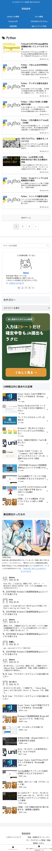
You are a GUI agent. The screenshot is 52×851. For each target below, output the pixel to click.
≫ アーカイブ (26, 571)
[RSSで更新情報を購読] (33, 287)
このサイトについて (16, 283)
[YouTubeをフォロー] (22, 287)
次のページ (26, 218)
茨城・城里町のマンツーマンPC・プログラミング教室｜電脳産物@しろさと (38, 840)
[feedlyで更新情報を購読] (29, 287)
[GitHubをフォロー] (26, 287)
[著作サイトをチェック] (18, 287)
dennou (26, 273)
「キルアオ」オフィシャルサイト (34, 568)
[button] (47, 245)
